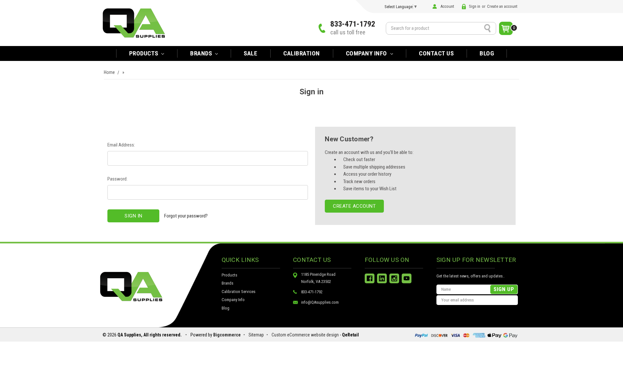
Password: (117, 179)
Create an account (502, 6)
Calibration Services (238, 291)
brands (202, 53)
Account (447, 6)
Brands (227, 283)
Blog (487, 53)
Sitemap (256, 334)
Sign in (474, 6)
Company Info (367, 53)
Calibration (301, 53)
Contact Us (436, 53)
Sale (250, 53)
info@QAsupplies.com (320, 302)
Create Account (354, 206)
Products (144, 53)
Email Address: (121, 145)
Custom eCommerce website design (305, 334)
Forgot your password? (186, 216)
